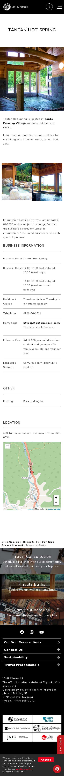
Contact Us (13, 649)
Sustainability (16, 657)
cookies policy (24, 769)
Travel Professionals (21, 665)
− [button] (56, 503)
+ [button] (56, 497)
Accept (46, 759)
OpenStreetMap (54, 509)
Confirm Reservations (22, 642)
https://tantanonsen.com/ (41, 322)
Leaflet (30, 509)
